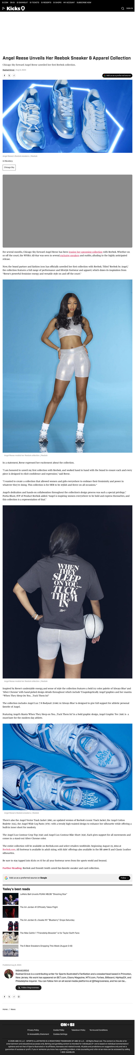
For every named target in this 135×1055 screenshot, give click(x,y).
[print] (19, 997)
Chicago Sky (9, 168)
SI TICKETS (34, 3)
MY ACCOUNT (69, 3)
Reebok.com (9, 849)
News (13, 1010)
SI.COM (5, 3)
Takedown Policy (78, 1030)
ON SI (12, 3)
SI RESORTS (46, 3)
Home (5, 1010)
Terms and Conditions (99, 1030)
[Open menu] (3, 8)
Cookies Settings (60, 1034)
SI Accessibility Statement (38, 1034)
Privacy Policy (33, 1030)
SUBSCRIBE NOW (84, 3)
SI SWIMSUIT (22, 3)
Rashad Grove (8, 70)
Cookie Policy (58, 1030)
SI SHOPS (57, 3)
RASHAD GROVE (22, 971)
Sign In (129, 9)
